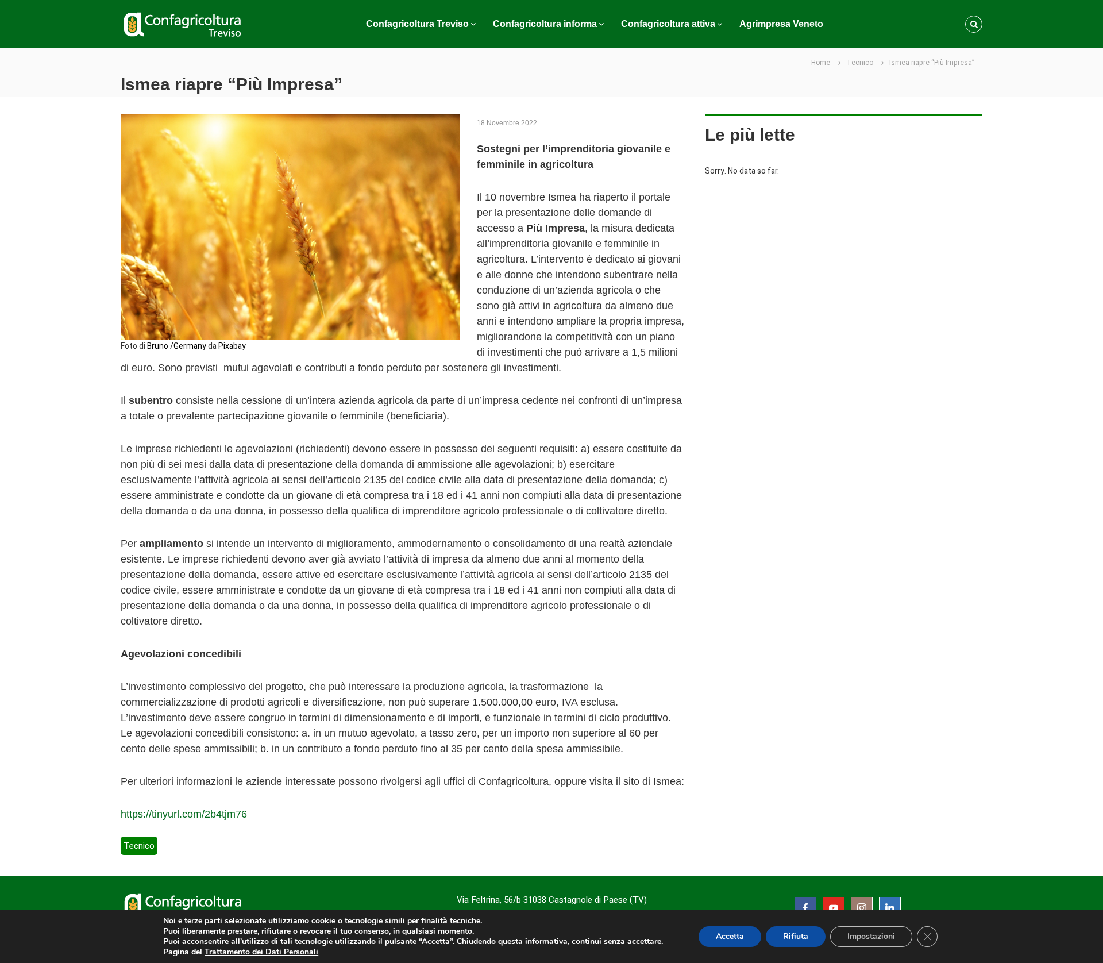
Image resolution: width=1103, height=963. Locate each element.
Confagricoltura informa (545, 24)
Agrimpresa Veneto (781, 24)
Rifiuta (795, 936)
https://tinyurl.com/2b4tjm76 (184, 814)
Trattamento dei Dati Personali (261, 951)
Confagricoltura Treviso (417, 24)
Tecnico (859, 62)
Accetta (730, 936)
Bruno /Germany (176, 346)
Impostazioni (871, 936)
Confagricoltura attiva (668, 24)
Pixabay (232, 346)
